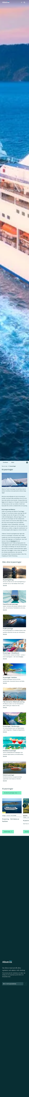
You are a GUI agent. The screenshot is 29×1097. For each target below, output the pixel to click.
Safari (12, 462)
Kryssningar (13, 466)
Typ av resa (4, 466)
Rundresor (5, 462)
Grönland (13, 541)
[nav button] (27, 462)
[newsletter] (25, 983)
